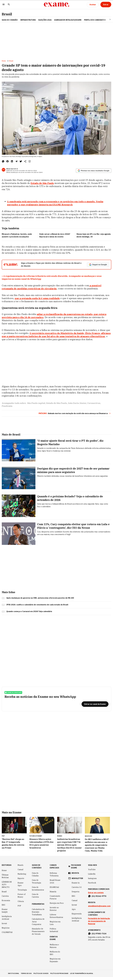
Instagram (92, 878)
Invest (4, 923)
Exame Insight (5, 910)
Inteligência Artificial (7, 917)
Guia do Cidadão (10, 20)
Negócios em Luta (55, 923)
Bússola (53, 891)
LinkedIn (91, 874)
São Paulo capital (36, 403)
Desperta (75, 891)
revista (75, 873)
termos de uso (26, 973)
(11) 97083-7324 (99, 933)
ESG (3, 905)
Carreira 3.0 (77, 887)
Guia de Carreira (35, 895)
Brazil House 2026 (55, 881)
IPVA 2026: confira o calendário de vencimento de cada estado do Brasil (37, 605)
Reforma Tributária (54, 874)
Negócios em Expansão (55, 960)
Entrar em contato (96, 892)
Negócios (5, 928)
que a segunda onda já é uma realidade (37, 298)
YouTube (92, 869)
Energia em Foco (57, 903)
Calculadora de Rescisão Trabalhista (38, 912)
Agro (74, 909)
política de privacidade (59, 973)
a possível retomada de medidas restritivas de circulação (51, 287)
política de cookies (40, 973)
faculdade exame (76, 866)
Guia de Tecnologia (36, 881)
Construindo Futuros (55, 897)
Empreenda (77, 914)
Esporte (21, 878)
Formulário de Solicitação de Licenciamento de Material (99, 921)
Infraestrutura (28, 20)
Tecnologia (22, 890)
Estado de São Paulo (42, 183)
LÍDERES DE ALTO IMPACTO (7, 884)
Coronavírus (93, 403)
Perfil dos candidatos (95, 20)
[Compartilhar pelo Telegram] (16, 161)
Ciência (21, 901)
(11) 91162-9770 (99, 896)
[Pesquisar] (9, 5)
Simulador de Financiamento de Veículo (38, 931)
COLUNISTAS (7, 932)
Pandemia (7, 406)
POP (19, 906)
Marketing (22, 874)
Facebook (92, 883)
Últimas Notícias (5, 876)
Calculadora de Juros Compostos (38, 921)
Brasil (7, 14)
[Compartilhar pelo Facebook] (7, 161)
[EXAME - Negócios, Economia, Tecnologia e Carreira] (56, 4)
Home (4, 61)
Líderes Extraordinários (56, 915)
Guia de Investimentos (38, 888)
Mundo (20, 865)
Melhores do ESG (55, 953)
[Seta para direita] (107, 19)
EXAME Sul (54, 887)
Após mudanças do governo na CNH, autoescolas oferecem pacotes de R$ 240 (40, 598)
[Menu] (3, 5)
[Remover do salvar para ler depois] (29, 161)
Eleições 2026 (45, 20)
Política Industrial (54, 930)
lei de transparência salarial (81, 973)
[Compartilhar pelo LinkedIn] (12, 161)
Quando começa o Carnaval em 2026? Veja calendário (29, 611)
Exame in (76, 883)
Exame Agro (20, 884)
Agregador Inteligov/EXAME (67, 20)
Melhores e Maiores (54, 946)
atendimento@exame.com (99, 906)
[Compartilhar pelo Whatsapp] (3, 161)
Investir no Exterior (54, 908)
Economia (6, 900)
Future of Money (21, 895)
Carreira (5, 896)
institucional (13, 973)
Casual (20, 869)
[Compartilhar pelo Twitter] (20, 161)
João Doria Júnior (77, 403)
